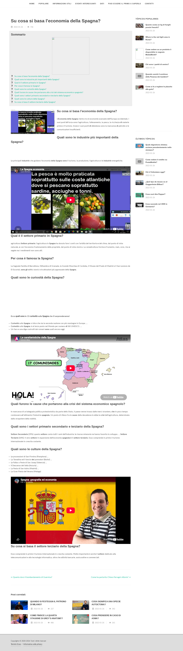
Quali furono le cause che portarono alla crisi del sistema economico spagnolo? (48, 92)
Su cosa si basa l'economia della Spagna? (32, 76)
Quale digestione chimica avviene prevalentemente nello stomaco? (159, 147)
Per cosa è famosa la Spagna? (27, 86)
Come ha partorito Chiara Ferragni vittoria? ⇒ (111, 577)
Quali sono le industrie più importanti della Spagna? (36, 79)
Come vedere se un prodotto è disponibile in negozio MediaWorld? (158, 52)
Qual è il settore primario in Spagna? (30, 83)
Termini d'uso (16, 644)
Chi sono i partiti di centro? (157, 64)
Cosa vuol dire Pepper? (155, 194)
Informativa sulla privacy (32, 644)
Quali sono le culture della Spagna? (29, 99)
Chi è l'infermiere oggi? (155, 172)
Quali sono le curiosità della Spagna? (30, 89)
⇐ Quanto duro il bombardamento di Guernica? (31, 577)
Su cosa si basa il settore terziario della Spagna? (35, 102)
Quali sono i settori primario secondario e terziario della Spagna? (42, 96)
